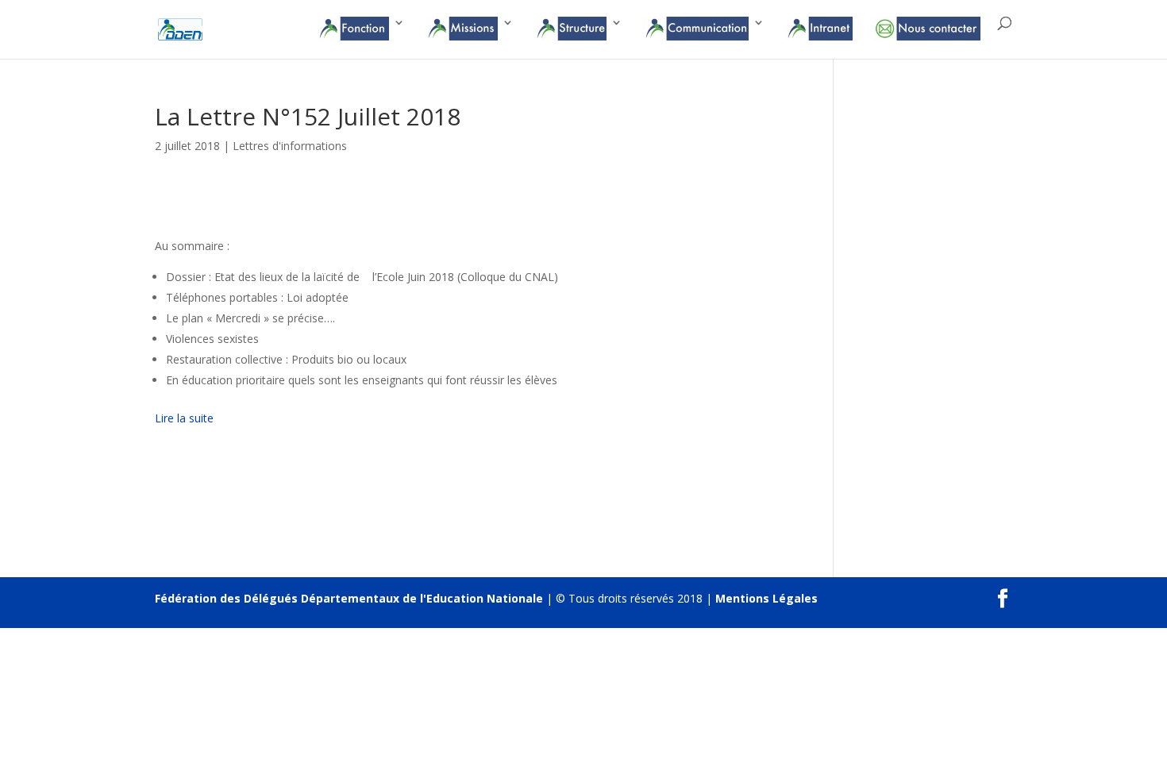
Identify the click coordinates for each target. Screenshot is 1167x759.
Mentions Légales (766, 598)
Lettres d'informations (290, 145)
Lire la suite (184, 418)
